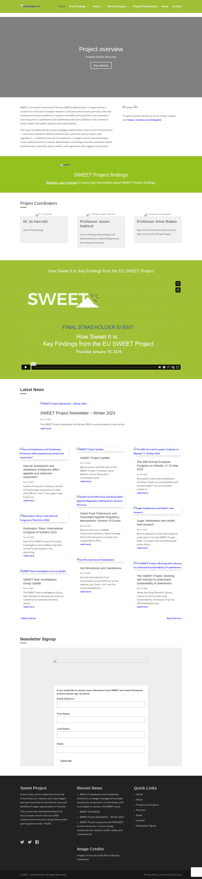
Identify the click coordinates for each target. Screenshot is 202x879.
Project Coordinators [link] (147, 804)
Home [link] (61, 6)
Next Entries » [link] (174, 618)
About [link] (96, 6)
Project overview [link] (101, 49)
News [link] (165, 6)
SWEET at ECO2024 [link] (90, 811)
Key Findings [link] (77, 6)
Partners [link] (141, 809)
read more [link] (45, 428)
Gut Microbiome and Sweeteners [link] (100, 568)
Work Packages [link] (116, 6)
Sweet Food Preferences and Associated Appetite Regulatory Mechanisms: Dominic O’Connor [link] (100, 517)
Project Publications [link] (145, 6)
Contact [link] (177, 6)
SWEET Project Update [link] (95, 458)
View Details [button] (101, 65)
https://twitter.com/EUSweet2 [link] (144, 119)
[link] (30, 6)
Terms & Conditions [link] (171, 874)
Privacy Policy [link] (151, 874)
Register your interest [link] (61, 182)
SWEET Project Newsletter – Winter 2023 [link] (77, 413)
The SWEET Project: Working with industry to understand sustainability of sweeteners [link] (155, 579)
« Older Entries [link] (28, 618)
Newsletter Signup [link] (146, 825)
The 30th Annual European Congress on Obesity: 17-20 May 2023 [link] (157, 465)
